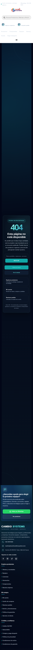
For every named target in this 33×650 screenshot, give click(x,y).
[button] (16, 40)
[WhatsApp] (16, 558)
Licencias (5, 576)
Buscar (16, 260)
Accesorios (4, 31)
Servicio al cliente (8, 616)
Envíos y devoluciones (9, 608)
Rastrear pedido (7, 605)
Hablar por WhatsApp (17, 511)
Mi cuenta (5, 597)
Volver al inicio (16, 267)
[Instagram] (7, 558)
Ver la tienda (16, 272)
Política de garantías (9, 612)
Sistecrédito (6, 629)
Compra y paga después (10, 633)
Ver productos (16, 516)
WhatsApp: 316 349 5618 (26, 4)
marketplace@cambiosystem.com (15, 546)
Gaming (28, 31)
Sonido (3, 35)
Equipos (21, 31)
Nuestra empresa (8, 587)
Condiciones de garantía (10, 644)
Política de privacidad (9, 637)
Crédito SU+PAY (7, 626)
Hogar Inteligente (12, 35)
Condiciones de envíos (9, 640)
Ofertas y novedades (9, 569)
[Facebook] (3, 558)
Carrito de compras (8, 601)
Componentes (13, 31)
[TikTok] (12, 558)
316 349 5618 (9, 542)
